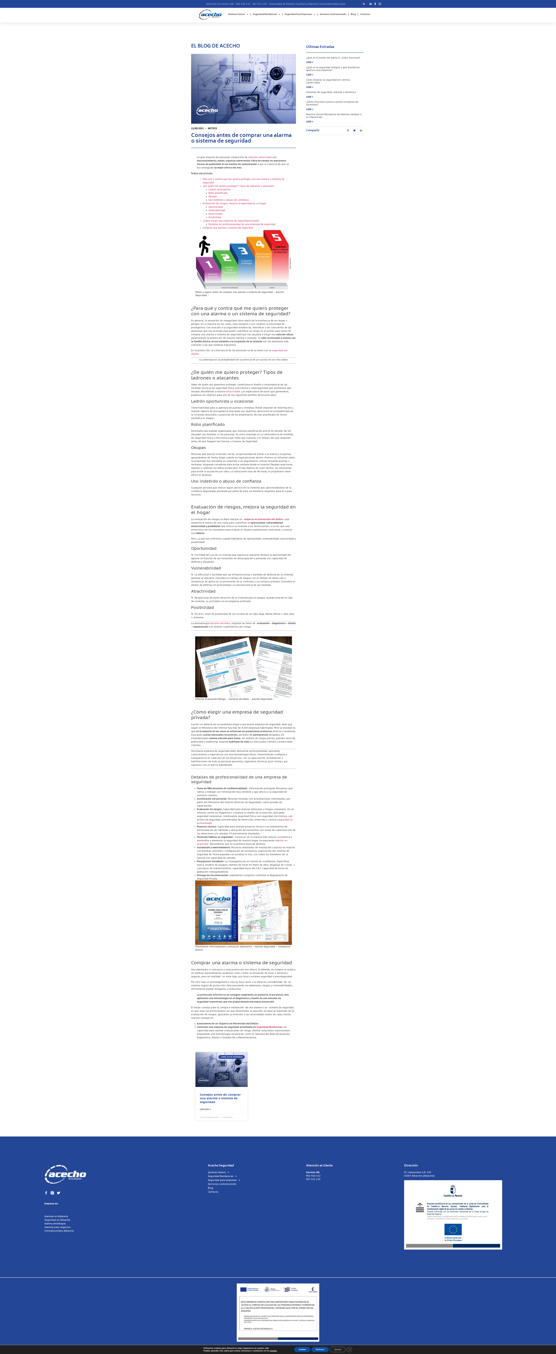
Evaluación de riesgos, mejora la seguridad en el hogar (234, 203)
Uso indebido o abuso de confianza (229, 199)
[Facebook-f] (46, 1193)
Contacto (365, 14)
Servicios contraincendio (333, 14)
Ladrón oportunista (219, 189)
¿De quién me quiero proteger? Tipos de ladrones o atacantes (238, 186)
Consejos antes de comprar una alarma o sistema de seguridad (220, 1098)
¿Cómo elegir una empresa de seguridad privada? (231, 220)
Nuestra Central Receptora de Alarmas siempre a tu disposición (334, 115)
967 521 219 (313, 1179)
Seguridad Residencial (265, 14)
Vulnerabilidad (217, 210)
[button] (364, 4)
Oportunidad (216, 206)
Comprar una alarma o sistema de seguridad (228, 227)
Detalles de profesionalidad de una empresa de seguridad (242, 224)
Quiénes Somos (236, 14)
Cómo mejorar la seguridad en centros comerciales (328, 81)
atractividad (233, 391)
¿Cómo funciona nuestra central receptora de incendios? (332, 103)
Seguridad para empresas (298, 14)
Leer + (309, 62)
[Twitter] (58, 1193)
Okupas (213, 196)
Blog (353, 14)
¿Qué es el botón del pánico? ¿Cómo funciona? (333, 57)
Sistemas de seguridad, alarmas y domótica (331, 92)
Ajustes (337, 1349)
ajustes (273, 1351)
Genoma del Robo (220, 623)
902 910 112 (313, 1175)
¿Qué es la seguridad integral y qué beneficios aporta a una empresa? (333, 69)
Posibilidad (215, 217)
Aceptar (302, 1349)
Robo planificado (218, 192)
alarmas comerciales (260, 157)
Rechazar (320, 1349)
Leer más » (205, 1109)
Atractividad (215, 213)
